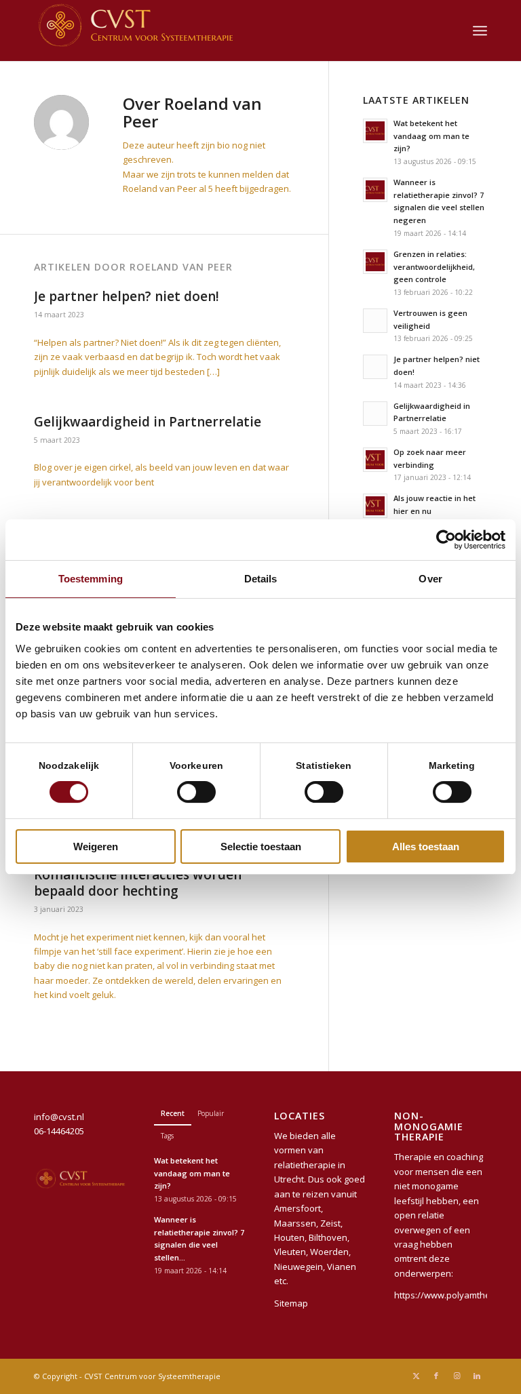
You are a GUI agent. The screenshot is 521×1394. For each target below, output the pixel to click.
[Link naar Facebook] (436, 1376)
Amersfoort (297, 1208)
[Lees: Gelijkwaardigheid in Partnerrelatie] (375, 413)
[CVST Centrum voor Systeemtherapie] (135, 30)
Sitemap (291, 1303)
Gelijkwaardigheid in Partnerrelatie (147, 422)
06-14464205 (59, 1131)
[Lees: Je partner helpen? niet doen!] (375, 367)
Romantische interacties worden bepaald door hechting (138, 883)
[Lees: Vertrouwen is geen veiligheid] (375, 320)
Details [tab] (260, 578)
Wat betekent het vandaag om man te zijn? (431, 136)
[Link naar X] (416, 1376)
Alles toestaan (425, 846)
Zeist (330, 1223)
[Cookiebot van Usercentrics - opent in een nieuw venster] (446, 540)
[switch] (196, 792)
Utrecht (289, 1179)
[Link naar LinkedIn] (477, 1376)
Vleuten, (291, 1252)
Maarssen (295, 1223)
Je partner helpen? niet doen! (126, 296)
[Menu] (480, 30)
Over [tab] (430, 578)
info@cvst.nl (59, 1117)
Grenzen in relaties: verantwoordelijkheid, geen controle (434, 267)
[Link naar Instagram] (456, 1376)
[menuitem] (480, 30)
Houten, (290, 1237)
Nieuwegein (298, 1266)
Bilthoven (328, 1237)
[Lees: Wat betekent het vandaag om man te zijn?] (375, 131)
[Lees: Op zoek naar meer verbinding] (375, 459)
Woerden (329, 1252)
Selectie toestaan (260, 846)
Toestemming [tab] (90, 578)
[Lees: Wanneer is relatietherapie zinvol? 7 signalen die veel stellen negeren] (375, 190)
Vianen (341, 1266)
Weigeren (95, 846)
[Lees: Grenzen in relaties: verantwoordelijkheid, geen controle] (375, 262)
